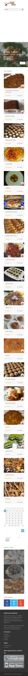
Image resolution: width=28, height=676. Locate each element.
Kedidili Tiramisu (10, 116)
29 (9, 518)
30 (12, 518)
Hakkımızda (7, 636)
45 (21, 523)
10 (7, 510)
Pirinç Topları (11, 51)
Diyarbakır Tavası (10, 259)
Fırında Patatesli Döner (11, 212)
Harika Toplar (9, 283)
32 (18, 518)
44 (18, 523)
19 (15, 513)
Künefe (7, 355)
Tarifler (6, 638)
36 (12, 520)
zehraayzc (20, 54)
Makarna (8, 498)
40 (6, 523)
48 (15, 525)
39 (21, 520)
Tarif (8, 58)
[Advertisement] (14, 27)
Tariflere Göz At (8, 645)
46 (9, 525)
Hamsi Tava (9, 307)
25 (15, 515)
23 (9, 515)
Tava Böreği (9, 164)
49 (18, 525)
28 (6, 518)
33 (21, 518)
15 (22, 510)
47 (12, 525)
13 (16, 510)
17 (9, 513)
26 (18, 515)
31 (15, 518)
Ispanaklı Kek (9, 451)
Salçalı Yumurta (10, 475)
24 (12, 515)
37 (15, 520)
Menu (6, 9)
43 (15, 523)
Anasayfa (7, 634)
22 (6, 515)
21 (21, 513)
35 (9, 520)
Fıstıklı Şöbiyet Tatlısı (11, 235)
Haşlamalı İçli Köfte (11, 140)
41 (9, 523)
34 (6, 520)
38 (18, 520)
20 (18, 513)
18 (12, 513)
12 (13, 510)
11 (10, 510)
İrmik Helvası (9, 331)
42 (12, 523)
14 (19, 510)
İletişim (6, 639)
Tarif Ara (6, 647)
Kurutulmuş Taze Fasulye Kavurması (12, 91)
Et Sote (7, 427)
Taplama (8, 188)
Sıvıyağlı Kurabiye (10, 379)
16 (6, 513)
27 (21, 515)
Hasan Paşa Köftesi (10, 403)
